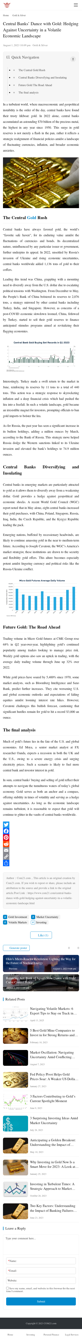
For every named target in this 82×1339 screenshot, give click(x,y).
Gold (31, 217)
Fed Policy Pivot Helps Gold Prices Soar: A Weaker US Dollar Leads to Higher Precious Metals (53, 1076)
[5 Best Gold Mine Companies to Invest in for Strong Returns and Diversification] (15, 1036)
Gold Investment (17, 917)
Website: (12, 1280)
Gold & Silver (40, 45)
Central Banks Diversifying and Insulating (43, 77)
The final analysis (29, 92)
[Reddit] (41, 844)
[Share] (41, 863)
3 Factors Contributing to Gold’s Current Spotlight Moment (52, 1098)
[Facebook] (41, 831)
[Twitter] (41, 824)
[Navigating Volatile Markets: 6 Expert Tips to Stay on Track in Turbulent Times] (15, 1014)
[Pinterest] (41, 837)
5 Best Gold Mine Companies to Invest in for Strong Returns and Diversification (52, 1032)
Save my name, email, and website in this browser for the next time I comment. (40, 1289)
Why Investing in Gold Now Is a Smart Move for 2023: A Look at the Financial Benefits (52, 1164)
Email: (12, 1270)
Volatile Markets (17, 922)
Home (6, 15)
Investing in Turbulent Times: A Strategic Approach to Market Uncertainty (52, 1186)
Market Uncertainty (47, 917)
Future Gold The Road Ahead (35, 85)
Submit (41, 1301)
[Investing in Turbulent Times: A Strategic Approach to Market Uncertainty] (15, 1189)
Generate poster (18, 948)
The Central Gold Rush (32, 70)
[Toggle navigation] (76, 5)
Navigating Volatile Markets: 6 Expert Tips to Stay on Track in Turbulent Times (51, 1010)
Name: (12, 1261)
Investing (41, 922)
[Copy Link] (41, 856)
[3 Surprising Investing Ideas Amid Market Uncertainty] (15, 1123)
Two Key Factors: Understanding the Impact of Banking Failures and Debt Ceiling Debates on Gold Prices (54, 1208)
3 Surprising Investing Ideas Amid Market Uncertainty (54, 1120)
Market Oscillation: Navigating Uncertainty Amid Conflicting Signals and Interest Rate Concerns (52, 1054)
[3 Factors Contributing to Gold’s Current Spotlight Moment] (15, 1102)
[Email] (41, 850)
